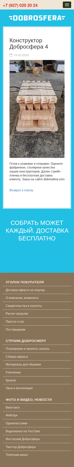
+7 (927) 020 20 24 (20, 5)
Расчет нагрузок (17, 313)
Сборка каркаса (17, 356)
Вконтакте (13, 407)
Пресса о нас (15, 321)
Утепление (13, 372)
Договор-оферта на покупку (25, 290)
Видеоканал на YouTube (23, 431)
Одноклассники (16, 423)
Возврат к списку (21, 190)
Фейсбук (11, 415)
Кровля (11, 380)
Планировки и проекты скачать (27, 348)
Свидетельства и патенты (24, 305)
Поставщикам (15, 329)
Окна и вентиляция (19, 388)
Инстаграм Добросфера (23, 439)
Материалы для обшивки (23, 364)
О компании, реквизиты (22, 297)
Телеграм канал (17, 454)
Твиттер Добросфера (21, 447)
